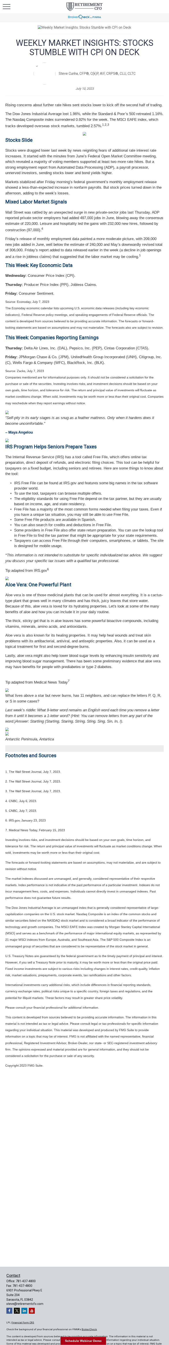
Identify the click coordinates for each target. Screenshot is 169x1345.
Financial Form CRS (22, 1322)
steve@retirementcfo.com (24, 1304)
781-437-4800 (26, 1281)
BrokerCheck (89, 1329)
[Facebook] (9, 1311)
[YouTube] (32, 1311)
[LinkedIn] (24, 1311)
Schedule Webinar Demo (83, 1341)
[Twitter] (17, 1311)
